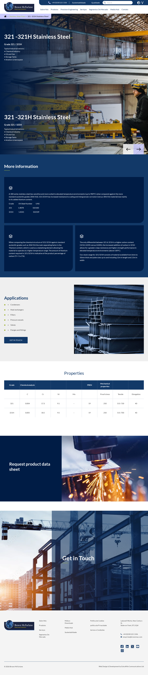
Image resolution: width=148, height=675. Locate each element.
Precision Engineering (69, 9)
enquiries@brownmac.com (132, 637)
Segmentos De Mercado (98, 9)
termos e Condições (97, 630)
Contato (125, 9)
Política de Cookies (97, 621)
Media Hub (114, 9)
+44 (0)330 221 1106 (59, 3)
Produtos (54, 9)
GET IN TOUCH (16, 340)
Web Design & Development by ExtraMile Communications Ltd (121, 666)
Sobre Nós (44, 9)
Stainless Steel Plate (17, 16)
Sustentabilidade (79, 2)
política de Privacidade (98, 625)
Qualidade (95, 2)
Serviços (83, 9)
